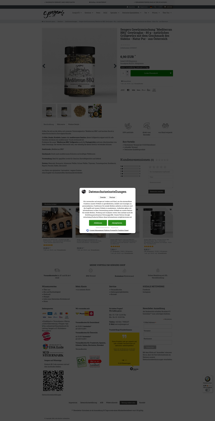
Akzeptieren (117, 223)
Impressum (114, 227)
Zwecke (103, 197)
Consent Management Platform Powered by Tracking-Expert (109, 230)
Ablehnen (98, 223)
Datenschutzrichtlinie (103, 227)
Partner (112, 197)
